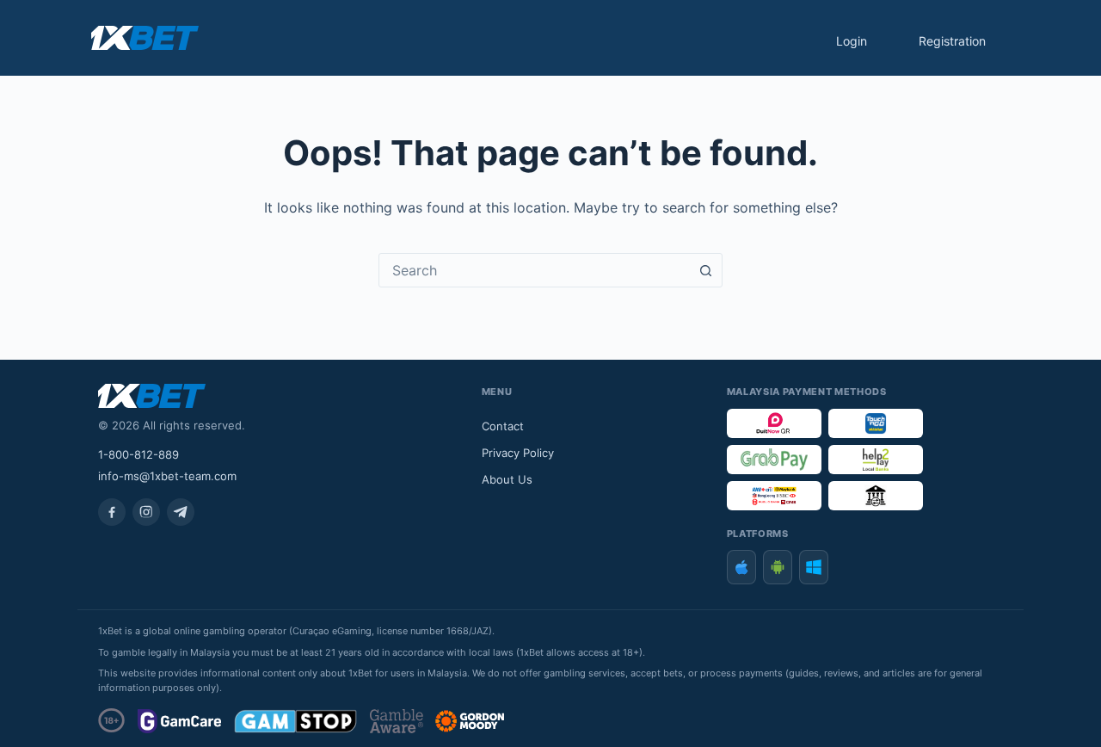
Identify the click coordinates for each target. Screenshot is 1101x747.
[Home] (145, 38)
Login (851, 41)
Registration (952, 41)
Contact (503, 426)
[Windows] (813, 567)
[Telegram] (180, 512)
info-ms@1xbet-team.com (167, 476)
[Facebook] (112, 512)
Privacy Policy (518, 453)
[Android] (777, 567)
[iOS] (741, 567)
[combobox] (534, 270)
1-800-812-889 (138, 454)
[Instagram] (146, 512)
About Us (507, 479)
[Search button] (705, 270)
